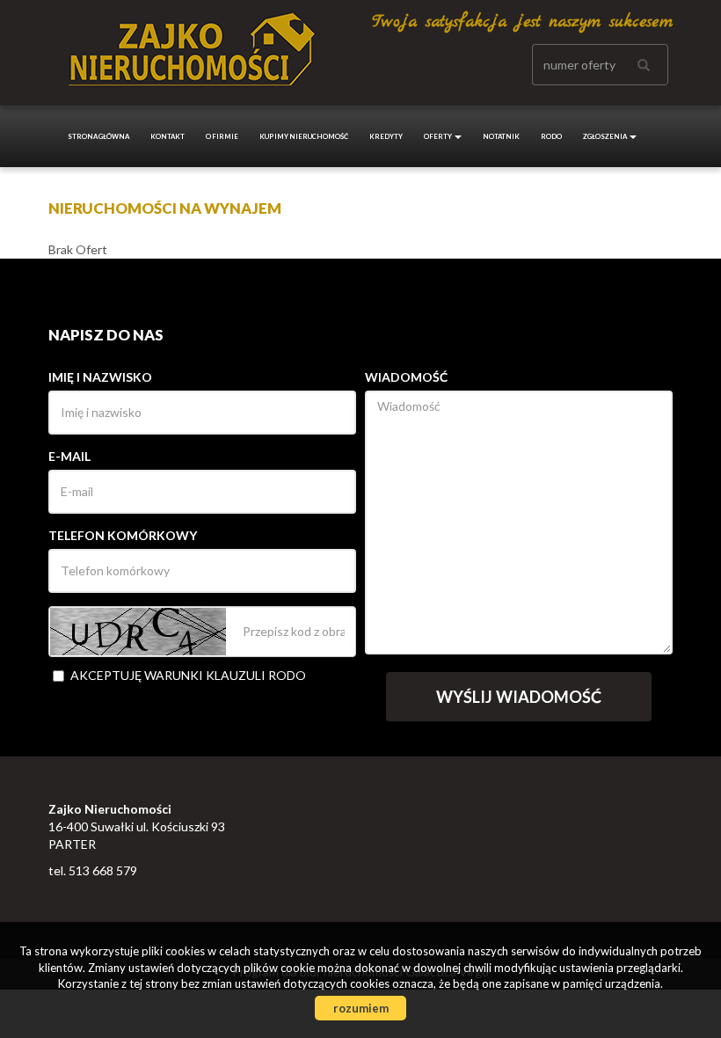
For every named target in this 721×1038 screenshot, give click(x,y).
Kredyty (386, 136)
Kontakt (167, 136)
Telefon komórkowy (122, 535)
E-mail (69, 456)
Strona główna (98, 136)
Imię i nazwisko (100, 376)
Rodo (551, 136)
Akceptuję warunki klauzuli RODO (188, 675)
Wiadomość (406, 376)
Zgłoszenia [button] (605, 136)
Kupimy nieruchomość (303, 136)
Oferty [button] (438, 136)
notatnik (501, 136)
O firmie (222, 136)
